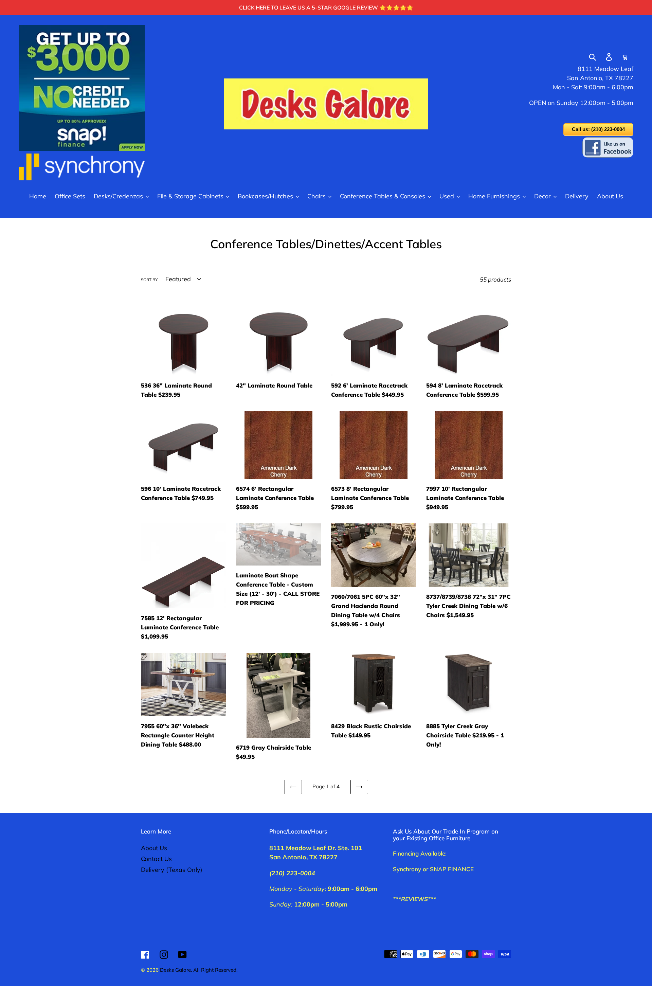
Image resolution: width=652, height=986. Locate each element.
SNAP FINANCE (452, 869)
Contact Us (156, 859)
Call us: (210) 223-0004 (598, 129)
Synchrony (407, 869)
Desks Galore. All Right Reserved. (198, 970)
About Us (154, 848)
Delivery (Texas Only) (171, 870)
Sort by (149, 279)
